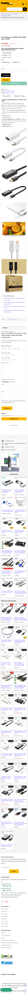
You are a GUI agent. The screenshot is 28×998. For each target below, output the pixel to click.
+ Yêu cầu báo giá (14, 83)
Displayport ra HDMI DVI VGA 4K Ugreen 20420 (6, 845)
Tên (3, 384)
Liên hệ (3, 937)
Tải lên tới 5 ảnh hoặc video (7, 379)
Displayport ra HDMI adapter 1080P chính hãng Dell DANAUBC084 (21, 823)
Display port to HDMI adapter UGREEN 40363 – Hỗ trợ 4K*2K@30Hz (7, 619)
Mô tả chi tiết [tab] (7, 96)
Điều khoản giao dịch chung (7, 940)
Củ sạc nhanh (4, 921)
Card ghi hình (4, 911)
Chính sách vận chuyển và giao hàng (9, 942)
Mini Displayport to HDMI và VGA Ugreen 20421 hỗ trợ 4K (20, 732)
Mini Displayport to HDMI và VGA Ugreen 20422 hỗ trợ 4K (7, 801)
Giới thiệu (3, 933)
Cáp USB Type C (5, 916)
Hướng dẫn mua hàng (6, 947)
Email (3, 391)
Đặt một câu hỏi (14, 418)
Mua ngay (6, 80)
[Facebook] (1, 902)
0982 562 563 (7, 886)
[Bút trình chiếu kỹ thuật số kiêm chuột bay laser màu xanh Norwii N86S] (10, 462)
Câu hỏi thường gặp (5, 935)
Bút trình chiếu (4, 909)
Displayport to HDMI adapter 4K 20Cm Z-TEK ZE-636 (7, 823)
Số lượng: (2, 68)
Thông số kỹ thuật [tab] (19, 96)
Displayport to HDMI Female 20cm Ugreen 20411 (6, 664)
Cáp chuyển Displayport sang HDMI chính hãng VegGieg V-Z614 (20, 641)
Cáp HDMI (3, 918)
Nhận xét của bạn (5, 362)
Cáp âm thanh (4, 914)
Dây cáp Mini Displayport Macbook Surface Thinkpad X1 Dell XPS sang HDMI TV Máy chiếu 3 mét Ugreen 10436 (20, 801)
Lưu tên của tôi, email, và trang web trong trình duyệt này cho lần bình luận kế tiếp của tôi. (13, 401)
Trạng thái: (3, 45)
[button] (6, 62)
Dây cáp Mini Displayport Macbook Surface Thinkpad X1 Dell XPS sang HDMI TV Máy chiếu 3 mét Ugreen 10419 (7, 687)
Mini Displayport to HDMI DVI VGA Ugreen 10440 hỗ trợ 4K (20, 709)
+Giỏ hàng (6, 75)
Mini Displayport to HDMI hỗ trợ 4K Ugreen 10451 (7, 754)
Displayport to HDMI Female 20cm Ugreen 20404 (6, 778)
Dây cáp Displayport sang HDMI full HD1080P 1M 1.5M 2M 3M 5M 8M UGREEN (20, 687)
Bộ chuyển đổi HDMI (10, 91)
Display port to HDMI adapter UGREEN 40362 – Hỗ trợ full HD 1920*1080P (21, 619)
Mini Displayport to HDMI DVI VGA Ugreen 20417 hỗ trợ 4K (20, 778)
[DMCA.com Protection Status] (7, 956)
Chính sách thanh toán (6, 945)
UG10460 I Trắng (11, 319)
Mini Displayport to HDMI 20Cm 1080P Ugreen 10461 (7, 732)
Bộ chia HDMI (4, 923)
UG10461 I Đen (15, 319)
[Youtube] (7, 902)
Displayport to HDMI (9, 92)
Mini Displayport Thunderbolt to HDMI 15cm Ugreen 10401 (19, 664)
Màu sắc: (3, 59)
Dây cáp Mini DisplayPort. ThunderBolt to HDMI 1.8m (7, 641)
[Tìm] (25, 9)
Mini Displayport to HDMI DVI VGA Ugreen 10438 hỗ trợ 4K (7, 709)
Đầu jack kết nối (5, 926)
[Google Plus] (4, 902)
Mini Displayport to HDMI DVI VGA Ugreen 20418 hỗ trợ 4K (20, 755)
